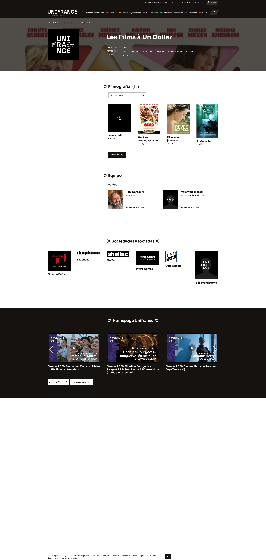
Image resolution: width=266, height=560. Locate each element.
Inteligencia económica (173, 12)
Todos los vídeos (81, 382)
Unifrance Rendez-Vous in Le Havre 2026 (159, 3)
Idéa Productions (206, 282)
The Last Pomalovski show (149, 139)
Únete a (205, 12)
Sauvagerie (115, 135)
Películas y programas (95, 12)
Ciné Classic (173, 265)
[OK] (167, 556)
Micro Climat (144, 268)
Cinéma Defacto (58, 274)
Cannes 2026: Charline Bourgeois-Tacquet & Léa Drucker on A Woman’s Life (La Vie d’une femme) (74, 369)
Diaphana (83, 259)
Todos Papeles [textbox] (117, 95)
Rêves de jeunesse (173, 139)
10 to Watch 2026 (184, 3)
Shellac (111, 260)
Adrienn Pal (203, 141)
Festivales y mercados (131, 12)
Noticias (113, 12)
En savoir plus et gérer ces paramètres (62, 558)
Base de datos (152, 12)
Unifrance (193, 12)
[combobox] (127, 95)
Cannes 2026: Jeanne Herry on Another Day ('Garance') (132, 368)
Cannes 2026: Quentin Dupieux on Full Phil (190, 368)
